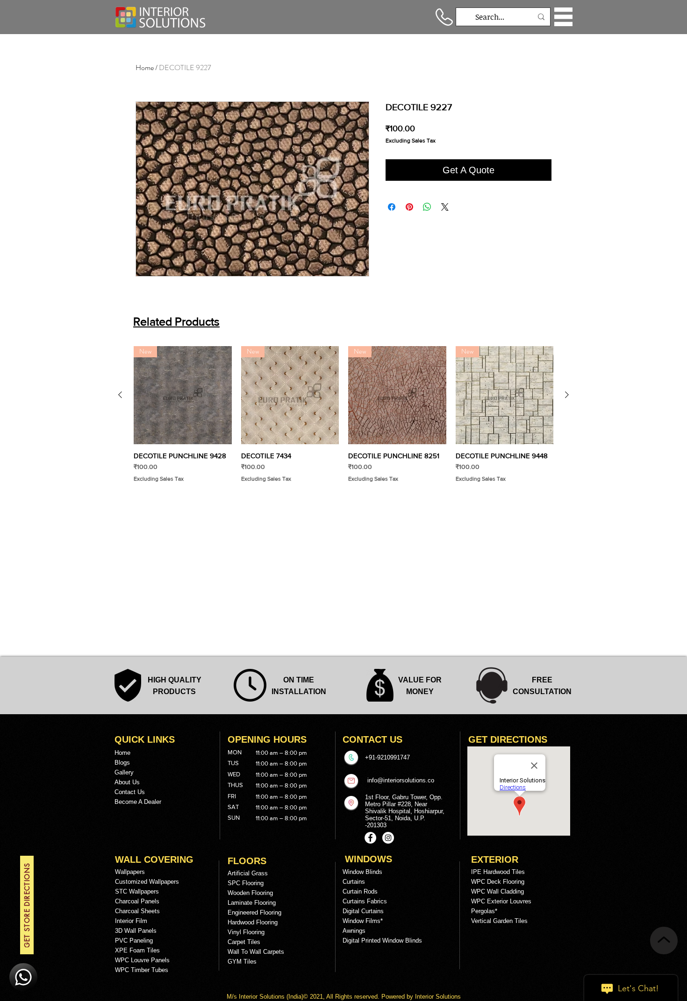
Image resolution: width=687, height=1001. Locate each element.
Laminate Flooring (252, 902)
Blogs (122, 762)
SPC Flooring (246, 883)
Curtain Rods (360, 891)
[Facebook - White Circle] (370, 838)
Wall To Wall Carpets (256, 951)
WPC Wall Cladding (497, 891)
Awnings (354, 930)
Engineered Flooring (254, 912)
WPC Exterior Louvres (501, 901)
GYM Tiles (242, 961)
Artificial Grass (248, 873)
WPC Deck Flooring (497, 881)
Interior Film (131, 920)
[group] (343, 414)
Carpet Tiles (244, 941)
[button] (563, 16)
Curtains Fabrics (365, 901)
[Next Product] (566, 394)
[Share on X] (445, 207)
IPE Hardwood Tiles (498, 871)
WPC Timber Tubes (141, 969)
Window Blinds (362, 871)
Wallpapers (130, 871)
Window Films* (363, 920)
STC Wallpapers (137, 891)
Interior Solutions (262, 996)
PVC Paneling (134, 940)
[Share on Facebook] (391, 207)
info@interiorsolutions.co (400, 780)
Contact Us (129, 791)
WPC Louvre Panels (142, 960)
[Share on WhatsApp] (427, 207)
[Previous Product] (120, 394)
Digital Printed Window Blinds (382, 940)
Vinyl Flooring (246, 932)
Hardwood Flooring (253, 922)
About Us (127, 782)
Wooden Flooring (250, 892)
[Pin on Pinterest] (409, 207)
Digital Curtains (363, 911)
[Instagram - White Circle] (388, 838)
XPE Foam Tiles (137, 950)
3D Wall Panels (136, 930)
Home (145, 67)
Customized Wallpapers (147, 881)
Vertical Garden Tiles (499, 920)
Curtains (354, 881)
